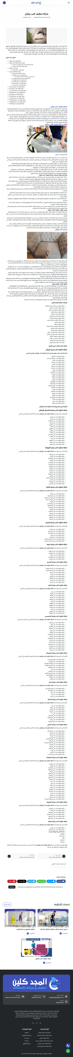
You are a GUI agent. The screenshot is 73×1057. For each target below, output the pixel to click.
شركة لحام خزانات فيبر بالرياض (56, 316)
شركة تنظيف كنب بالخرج (43, 959)
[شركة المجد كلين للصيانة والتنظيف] (36, 2)
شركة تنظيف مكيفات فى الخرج (56, 310)
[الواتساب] (68, 1051)
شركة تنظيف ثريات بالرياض (57, 314)
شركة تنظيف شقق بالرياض (57, 330)
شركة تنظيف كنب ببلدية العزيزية (17, 101)
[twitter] (36, 1023)
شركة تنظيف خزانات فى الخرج (57, 308)
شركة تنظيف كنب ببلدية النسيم (17, 86)
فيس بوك (61, 836)
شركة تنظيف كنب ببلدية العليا (19, 81)
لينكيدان (62, 842)
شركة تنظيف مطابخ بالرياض (44, 1046)
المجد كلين (59, 158)
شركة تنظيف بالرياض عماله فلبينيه (55, 326)
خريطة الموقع (26, 1043)
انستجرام (62, 840)
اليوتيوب (62, 834)
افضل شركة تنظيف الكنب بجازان (17, 63)
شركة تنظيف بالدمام (59, 324)
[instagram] (33, 1023)
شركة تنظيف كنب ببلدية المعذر (20, 83)
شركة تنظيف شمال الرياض (57, 312)
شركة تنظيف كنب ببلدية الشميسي (18, 90)
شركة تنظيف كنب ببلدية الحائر (17, 103)
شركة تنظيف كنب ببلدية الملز (17, 88)
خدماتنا (27, 1041)
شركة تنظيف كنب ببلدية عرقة (19, 85)
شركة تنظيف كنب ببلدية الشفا (17, 96)
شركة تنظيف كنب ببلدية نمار (16, 94)
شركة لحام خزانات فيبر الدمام (57, 340)
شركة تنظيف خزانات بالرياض (57, 328)
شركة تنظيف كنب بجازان (15, 61)
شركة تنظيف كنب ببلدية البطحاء (18, 100)
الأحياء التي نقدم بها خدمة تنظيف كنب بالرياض (25, 76)
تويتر (63, 838)
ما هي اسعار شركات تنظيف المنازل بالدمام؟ (53, 929)
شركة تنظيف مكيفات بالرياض (57, 336)
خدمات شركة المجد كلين (15, 71)
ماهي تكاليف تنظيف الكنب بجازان (20, 66)
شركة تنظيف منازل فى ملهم (57, 338)
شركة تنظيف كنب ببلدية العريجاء (17, 92)
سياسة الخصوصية (26, 1035)
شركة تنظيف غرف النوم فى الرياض (55, 334)
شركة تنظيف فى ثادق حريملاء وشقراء (54, 306)
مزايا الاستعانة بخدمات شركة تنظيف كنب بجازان (23, 64)
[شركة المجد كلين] (36, 983)
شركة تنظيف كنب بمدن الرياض (20, 75)
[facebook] (40, 1023)
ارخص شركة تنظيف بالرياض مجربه (55, 320)
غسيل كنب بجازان (14, 68)
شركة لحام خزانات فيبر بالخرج (19, 73)
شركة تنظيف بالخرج (59, 322)
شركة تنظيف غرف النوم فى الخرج (56, 332)
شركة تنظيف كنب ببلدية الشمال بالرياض (21, 78)
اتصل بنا (27, 1038)
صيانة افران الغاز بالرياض (44, 1032)
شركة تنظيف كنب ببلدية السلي (17, 98)
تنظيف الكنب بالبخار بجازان (18, 69)
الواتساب (60, 847)
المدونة (27, 1032)
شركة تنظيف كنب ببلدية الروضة (20, 80)
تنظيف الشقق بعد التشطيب (25, 929)
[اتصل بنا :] (68, 1045)
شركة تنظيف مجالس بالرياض (57, 318)
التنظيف (19, 177)
